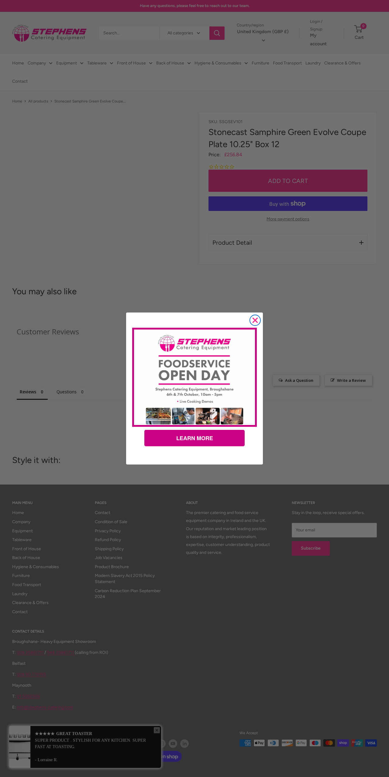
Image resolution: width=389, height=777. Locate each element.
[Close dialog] (255, 320)
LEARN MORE (194, 438)
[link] (194, 377)
